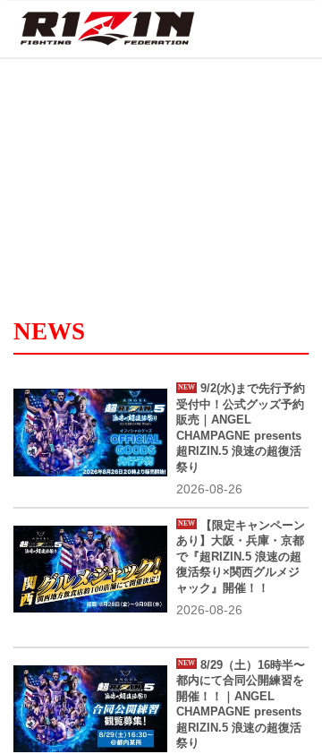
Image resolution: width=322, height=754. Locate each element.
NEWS (49, 331)
